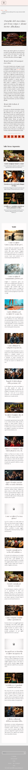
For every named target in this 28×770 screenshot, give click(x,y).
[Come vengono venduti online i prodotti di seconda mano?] (14, 610)
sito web (18, 69)
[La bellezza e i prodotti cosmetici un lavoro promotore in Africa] (14, 198)
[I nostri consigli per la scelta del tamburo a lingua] (14, 542)
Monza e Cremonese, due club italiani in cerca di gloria (14, 451)
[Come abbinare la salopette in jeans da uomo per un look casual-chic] (14, 338)
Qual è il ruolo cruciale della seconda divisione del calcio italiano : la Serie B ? (14, 486)
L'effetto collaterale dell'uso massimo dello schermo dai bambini (14, 721)
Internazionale (14, 758)
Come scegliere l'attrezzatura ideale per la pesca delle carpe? (14, 245)
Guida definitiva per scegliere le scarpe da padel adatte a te (14, 314)
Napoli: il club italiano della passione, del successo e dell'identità (14, 383)
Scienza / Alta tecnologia (14, 763)
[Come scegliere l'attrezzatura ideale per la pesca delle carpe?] (14, 235)
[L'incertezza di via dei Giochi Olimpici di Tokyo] (14, 176)
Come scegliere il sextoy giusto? (14, 517)
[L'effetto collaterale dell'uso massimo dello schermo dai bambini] (14, 711)
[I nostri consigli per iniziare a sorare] (14, 156)
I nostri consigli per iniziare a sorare (14, 164)
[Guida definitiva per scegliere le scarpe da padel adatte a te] (14, 304)
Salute (14, 761)
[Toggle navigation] (4, 2)
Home (2, 10)
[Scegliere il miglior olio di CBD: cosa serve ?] (14, 407)
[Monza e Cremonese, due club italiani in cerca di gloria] (14, 441)
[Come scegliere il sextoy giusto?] (14, 508)
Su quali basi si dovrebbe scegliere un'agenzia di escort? (14, 654)
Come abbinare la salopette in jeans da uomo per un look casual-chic (14, 349)
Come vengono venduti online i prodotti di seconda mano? (14, 620)
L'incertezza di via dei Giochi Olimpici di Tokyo (14, 185)
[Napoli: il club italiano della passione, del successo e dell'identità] (14, 373)
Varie (6, 10)
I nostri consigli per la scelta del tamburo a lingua (14, 552)
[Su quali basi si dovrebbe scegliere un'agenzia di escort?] (14, 644)
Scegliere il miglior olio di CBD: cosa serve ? (14, 416)
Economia (14, 756)
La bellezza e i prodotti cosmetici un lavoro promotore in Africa (14, 207)
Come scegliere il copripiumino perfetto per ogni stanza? (14, 279)
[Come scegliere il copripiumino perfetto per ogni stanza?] (14, 269)
